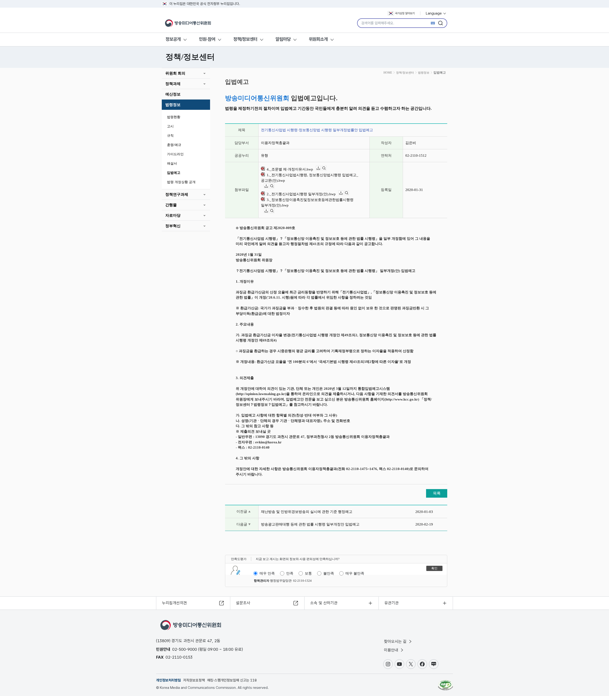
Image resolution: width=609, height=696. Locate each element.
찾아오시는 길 (396, 641)
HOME (387, 72)
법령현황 (173, 117)
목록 (437, 493)
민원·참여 (207, 39)
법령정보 (173, 105)
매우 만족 (267, 573)
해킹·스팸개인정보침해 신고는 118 (232, 680)
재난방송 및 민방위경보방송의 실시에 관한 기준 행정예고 (306, 512)
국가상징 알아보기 (405, 13)
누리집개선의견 (174, 603)
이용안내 (391, 650)
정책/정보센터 (245, 39)
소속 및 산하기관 (324, 603)
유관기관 (391, 603)
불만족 (328, 573)
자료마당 (173, 215)
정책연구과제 (176, 194)
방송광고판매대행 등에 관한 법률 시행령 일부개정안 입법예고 (310, 524)
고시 (170, 126)
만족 (289, 573)
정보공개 (173, 39)
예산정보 (173, 94)
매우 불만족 (354, 573)
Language (434, 13)
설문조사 (243, 603)
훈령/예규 (174, 145)
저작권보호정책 (194, 680)
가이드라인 (175, 154)
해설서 (172, 163)
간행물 (171, 205)
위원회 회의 (175, 73)
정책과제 (173, 84)
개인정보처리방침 (168, 680)
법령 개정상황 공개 (181, 182)
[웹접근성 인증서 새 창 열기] (445, 683)
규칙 (170, 135)
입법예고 (173, 173)
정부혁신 (173, 226)
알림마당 (283, 39)
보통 (308, 573)
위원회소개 (318, 39)
